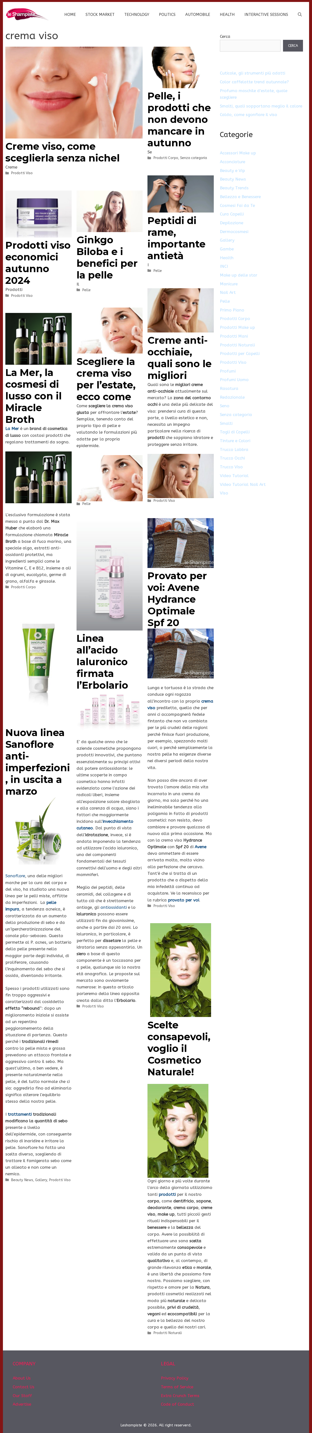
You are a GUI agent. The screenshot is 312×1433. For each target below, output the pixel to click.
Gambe (227, 248)
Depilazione (231, 222)
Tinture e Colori (235, 440)
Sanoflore (15, 875)
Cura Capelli (232, 214)
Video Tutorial (234, 475)
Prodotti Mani (234, 336)
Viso (224, 493)
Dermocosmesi (234, 231)
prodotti (167, 1194)
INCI (224, 266)
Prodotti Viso (22, 173)
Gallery (41, 1180)
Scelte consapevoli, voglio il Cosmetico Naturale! (178, 1048)
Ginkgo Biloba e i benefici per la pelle (107, 257)
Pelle (157, 271)
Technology (136, 14)
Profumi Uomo (234, 379)
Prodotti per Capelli (240, 353)
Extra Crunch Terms (180, 1395)
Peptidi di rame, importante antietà (176, 238)
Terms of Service (177, 1386)
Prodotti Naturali (167, 1333)
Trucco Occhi (232, 458)
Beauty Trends (234, 187)
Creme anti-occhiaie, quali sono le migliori (179, 357)
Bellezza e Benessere (240, 196)
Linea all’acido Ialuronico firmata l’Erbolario (102, 661)
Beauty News (22, 1180)
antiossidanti (113, 907)
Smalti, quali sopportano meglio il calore (261, 106)
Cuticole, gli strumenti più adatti (252, 73)
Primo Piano (232, 310)
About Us (22, 1378)
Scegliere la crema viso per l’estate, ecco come (106, 379)
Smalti (226, 423)
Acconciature (232, 161)
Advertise (22, 1404)
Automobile (197, 14)
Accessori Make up (238, 152)
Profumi (228, 371)
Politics (167, 14)
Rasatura (229, 388)
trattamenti (20, 1114)
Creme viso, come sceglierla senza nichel (62, 152)
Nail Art (228, 292)
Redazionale (232, 397)
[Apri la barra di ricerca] (300, 15)
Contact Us (23, 1386)
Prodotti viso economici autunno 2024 (38, 262)
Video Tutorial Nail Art (243, 484)
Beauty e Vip (232, 170)
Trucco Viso (231, 466)
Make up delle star (238, 275)
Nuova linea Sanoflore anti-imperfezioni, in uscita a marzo (37, 762)
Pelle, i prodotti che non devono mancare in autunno (179, 119)
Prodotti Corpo (165, 158)
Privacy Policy (174, 1378)
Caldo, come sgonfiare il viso (248, 114)
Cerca (225, 36)
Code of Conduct (177, 1404)
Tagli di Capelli (235, 431)
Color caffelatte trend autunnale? (254, 81)
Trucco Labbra (234, 449)
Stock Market (100, 14)
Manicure (229, 283)
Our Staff (22, 1395)
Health (227, 14)
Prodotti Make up (237, 327)
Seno (224, 405)
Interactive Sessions (266, 14)
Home (70, 14)
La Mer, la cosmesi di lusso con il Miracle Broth (33, 395)
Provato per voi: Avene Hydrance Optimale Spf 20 (177, 599)
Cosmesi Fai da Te (237, 205)
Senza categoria (193, 158)
